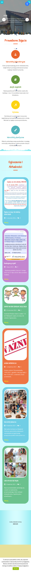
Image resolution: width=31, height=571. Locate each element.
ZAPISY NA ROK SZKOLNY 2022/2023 (15, 306)
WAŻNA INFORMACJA (10, 363)
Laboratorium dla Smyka (11, 481)
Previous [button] (4, 19)
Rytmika (15, 112)
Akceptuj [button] (16, 568)
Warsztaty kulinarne (10, 422)
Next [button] (27, 19)
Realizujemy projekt (10, 263)
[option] (15, 19)
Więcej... (6, 222)
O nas (5, 15)
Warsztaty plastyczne (15, 137)
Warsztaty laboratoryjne (15, 61)
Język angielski (15, 86)
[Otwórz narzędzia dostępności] (27, 4)
